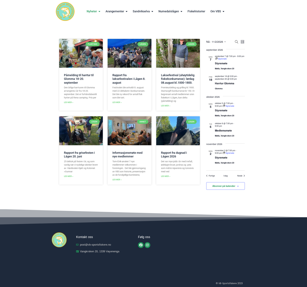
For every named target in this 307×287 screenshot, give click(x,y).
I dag (225, 175)
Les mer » (68, 102)
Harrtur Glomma (224, 83)
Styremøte (221, 63)
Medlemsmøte (223, 130)
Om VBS (215, 11)
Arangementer (115, 11)
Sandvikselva (141, 11)
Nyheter (92, 11)
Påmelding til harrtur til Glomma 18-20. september (79, 78)
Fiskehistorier (196, 11)
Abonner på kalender (223, 185)
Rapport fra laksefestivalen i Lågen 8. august (128, 78)
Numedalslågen (168, 11)
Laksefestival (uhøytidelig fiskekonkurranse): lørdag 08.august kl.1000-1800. (177, 78)
